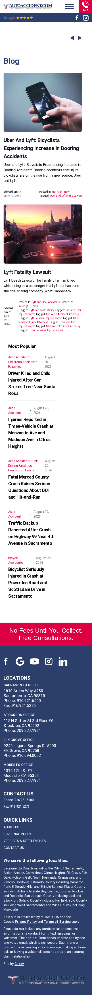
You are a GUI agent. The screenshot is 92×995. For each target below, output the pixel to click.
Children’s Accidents (22, 362)
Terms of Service (57, 922)
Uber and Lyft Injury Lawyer (66, 195)
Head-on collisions (21, 470)
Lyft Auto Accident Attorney (62, 314)
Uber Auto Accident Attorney (63, 326)
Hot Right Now (60, 191)
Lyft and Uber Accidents (46, 302)
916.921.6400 (24, 800)
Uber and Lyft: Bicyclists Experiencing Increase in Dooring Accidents (41, 148)
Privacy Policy (26, 922)
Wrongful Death (28, 306)
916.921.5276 (19, 807)
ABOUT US (11, 827)
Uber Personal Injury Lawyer (46, 330)
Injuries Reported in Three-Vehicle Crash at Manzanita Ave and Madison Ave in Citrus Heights (30, 433)
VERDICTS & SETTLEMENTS (25, 841)
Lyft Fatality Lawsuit (27, 272)
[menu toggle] (69, 7)
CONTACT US (14, 848)
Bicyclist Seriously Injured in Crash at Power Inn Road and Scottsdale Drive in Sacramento (27, 583)
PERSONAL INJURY (18, 834)
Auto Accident (18, 357)
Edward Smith (12, 191)
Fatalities (15, 366)
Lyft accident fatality (42, 310)
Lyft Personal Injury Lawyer (46, 318)
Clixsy (19, 964)
